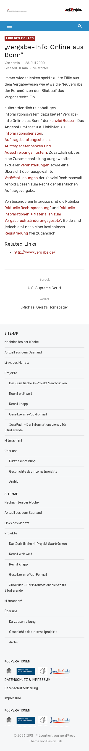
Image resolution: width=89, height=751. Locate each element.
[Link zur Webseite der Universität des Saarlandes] (9, 674)
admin (15, 63)
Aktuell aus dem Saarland (23, 352)
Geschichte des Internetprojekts (33, 472)
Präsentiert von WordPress (55, 736)
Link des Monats (20, 38)
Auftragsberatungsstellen (27, 140)
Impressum (13, 698)
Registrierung (16, 233)
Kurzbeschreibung (22, 461)
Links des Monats (17, 363)
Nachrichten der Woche (22, 342)
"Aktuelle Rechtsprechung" (28, 208)
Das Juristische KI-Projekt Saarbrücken (38, 383)
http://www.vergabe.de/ (34, 252)
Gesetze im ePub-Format (28, 414)
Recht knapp (18, 404)
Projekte (11, 373)
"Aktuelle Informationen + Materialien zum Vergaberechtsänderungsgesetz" (40, 214)
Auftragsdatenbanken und (28, 146)
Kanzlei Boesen (63, 121)
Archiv (13, 482)
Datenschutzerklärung (21, 688)
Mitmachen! (13, 440)
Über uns (11, 451)
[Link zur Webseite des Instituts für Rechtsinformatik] (26, 674)
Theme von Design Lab (45, 741)
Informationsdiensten (23, 133)
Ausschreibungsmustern (26, 152)
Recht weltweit (20, 394)
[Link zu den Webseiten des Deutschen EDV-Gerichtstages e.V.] (42, 674)
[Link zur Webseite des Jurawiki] (60, 674)
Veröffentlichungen (21, 178)
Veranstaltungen (35, 165)
